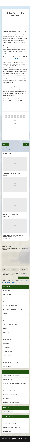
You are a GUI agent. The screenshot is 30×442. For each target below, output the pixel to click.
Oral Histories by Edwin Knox (10, 324)
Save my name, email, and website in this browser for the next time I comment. (15, 274)
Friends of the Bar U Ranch (9, 387)
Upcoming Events (7, 351)
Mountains (5, 313)
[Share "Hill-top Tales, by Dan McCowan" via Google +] (11, 116)
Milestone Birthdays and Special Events (12, 309)
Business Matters (7, 298)
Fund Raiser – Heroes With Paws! (12, 173)
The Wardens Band (7, 379)
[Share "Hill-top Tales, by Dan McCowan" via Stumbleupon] (21, 116)
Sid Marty (5, 427)
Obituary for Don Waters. (15, 423)
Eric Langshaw (8, 431)
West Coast (6, 359)
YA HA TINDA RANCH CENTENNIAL (11, 362)
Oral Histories (6, 321)
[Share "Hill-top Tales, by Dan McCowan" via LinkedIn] (18, 116)
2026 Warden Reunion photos (18, 420)
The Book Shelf (7, 340)
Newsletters (6, 317)
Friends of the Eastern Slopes (10, 391)
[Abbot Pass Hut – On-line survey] (15, 184)
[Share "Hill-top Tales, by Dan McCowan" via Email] (24, 116)
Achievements (6, 290)
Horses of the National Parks (10, 305)
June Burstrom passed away (10, 214)
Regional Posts (6, 332)
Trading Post (6, 343)
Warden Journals (7, 355)
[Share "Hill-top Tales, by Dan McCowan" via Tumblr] (15, 116)
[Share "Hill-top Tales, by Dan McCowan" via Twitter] (8, 116)
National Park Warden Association (11, 375)
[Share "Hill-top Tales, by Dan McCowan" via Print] (15, 119)
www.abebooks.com (16, 58)
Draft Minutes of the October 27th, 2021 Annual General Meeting (13, 236)
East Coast (5, 302)
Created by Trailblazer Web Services (14, 438)
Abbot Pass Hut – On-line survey (11, 194)
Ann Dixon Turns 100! (14, 427)
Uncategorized (6, 347)
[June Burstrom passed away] (15, 205)
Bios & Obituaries (7, 294)
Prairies (5, 328)
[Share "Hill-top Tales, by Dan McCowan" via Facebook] (5, 116)
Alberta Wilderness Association (10, 394)
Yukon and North (7, 366)
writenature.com (7, 398)
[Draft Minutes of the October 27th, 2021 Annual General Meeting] (15, 226)
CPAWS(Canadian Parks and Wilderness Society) (14, 383)
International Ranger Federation (11, 402)
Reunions (5, 336)
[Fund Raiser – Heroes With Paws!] (15, 164)
